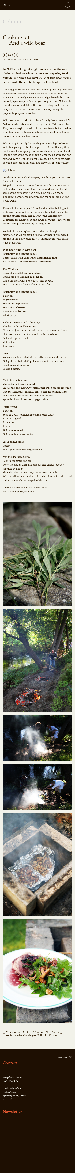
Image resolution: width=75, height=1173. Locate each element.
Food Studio (67, 5)
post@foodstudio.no (12, 1077)
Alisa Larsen (33, 59)
